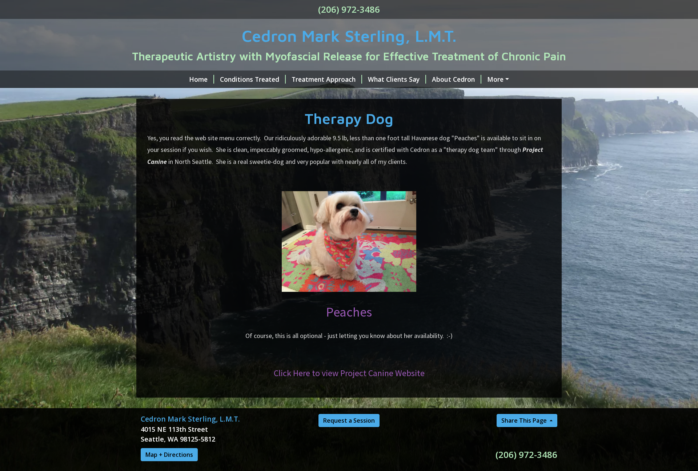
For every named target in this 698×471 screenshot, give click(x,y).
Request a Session (349, 420)
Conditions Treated (249, 79)
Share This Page (524, 420)
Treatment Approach (324, 79)
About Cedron (453, 79)
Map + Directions (169, 455)
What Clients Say (394, 79)
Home (198, 79)
